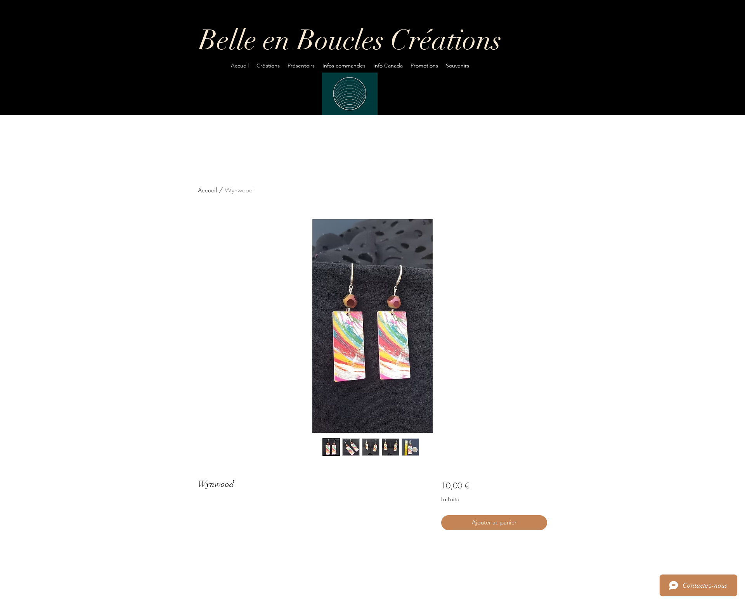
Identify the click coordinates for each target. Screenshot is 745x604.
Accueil (207, 190)
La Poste (450, 499)
